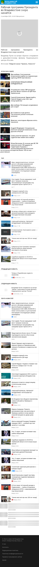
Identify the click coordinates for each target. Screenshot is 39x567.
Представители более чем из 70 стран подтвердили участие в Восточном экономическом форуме (24, 335)
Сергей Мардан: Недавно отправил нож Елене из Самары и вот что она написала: (24, 365)
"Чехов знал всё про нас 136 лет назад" (24, 238)
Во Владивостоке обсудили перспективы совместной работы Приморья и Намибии (25, 401)
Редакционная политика (10, 550)
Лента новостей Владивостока (12, 563)
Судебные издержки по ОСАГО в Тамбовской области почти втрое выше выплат (24, 258)
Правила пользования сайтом (12, 557)
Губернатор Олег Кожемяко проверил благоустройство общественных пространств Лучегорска (24, 248)
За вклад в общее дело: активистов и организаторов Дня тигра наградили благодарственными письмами (24, 213)
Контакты (5, 547)
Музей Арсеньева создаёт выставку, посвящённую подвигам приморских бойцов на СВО (23, 477)
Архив (4, 560)
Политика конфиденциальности (12, 554)
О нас (4, 544)
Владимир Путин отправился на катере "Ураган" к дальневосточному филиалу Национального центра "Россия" (24, 289)
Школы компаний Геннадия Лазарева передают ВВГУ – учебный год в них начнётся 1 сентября (23, 423)
